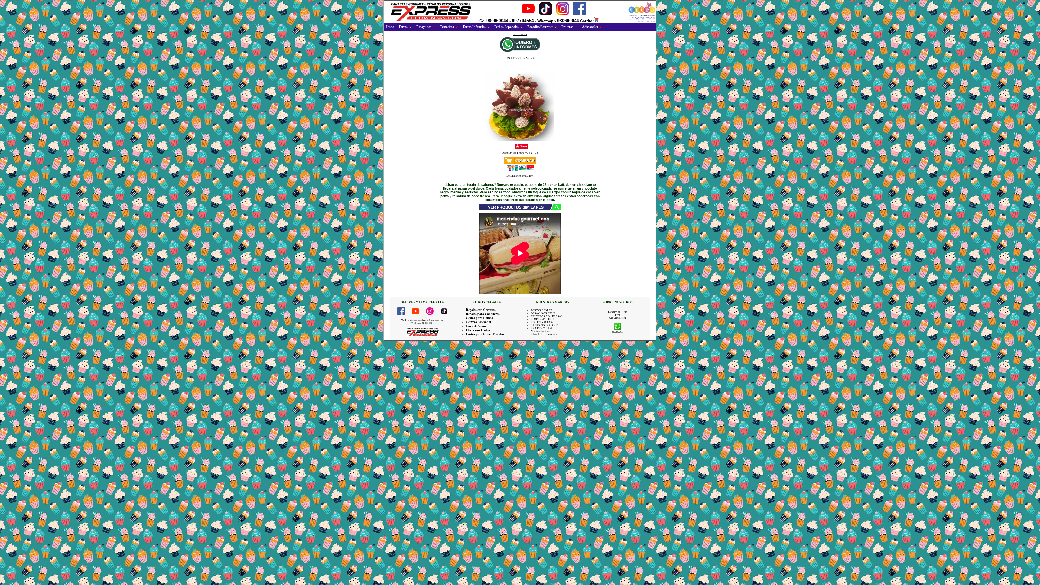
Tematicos (447, 27)
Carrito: (587, 21)
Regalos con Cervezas (481, 310)
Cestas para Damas (479, 318)
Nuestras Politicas (540, 331)
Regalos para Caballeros (483, 314)
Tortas (403, 27)
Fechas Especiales (506, 27)
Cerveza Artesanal (478, 322)
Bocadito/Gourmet (540, 27)
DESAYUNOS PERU (543, 313)
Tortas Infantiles (474, 27)
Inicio (390, 27)
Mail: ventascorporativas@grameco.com (422, 319)
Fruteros (567, 27)
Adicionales (590, 27)
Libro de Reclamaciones (544, 334)
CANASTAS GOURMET (545, 325)
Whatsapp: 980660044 (422, 322)
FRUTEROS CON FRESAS (547, 316)
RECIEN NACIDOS (542, 322)
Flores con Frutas (478, 330)
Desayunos (423, 27)
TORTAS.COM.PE (541, 310)
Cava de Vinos (476, 326)
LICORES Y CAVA (542, 328)
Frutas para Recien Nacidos (485, 334)
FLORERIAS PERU (542, 319)
